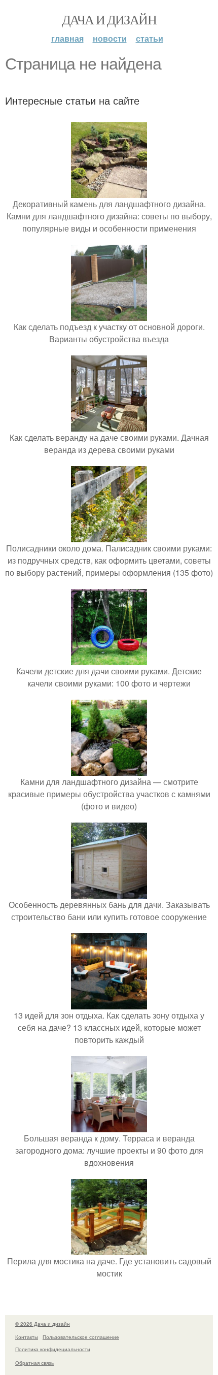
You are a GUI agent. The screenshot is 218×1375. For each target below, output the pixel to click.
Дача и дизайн (109, 19)
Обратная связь (34, 1362)
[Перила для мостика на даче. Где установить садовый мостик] (109, 1249)
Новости (110, 38)
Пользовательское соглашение (81, 1336)
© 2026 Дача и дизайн (42, 1323)
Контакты (26, 1336)
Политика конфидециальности (52, 1349)
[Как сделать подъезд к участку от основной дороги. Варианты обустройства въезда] (109, 314)
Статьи (149, 38)
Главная (67, 38)
